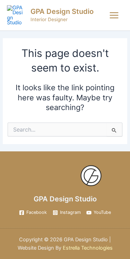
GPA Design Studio (62, 11)
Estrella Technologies (87, 248)
